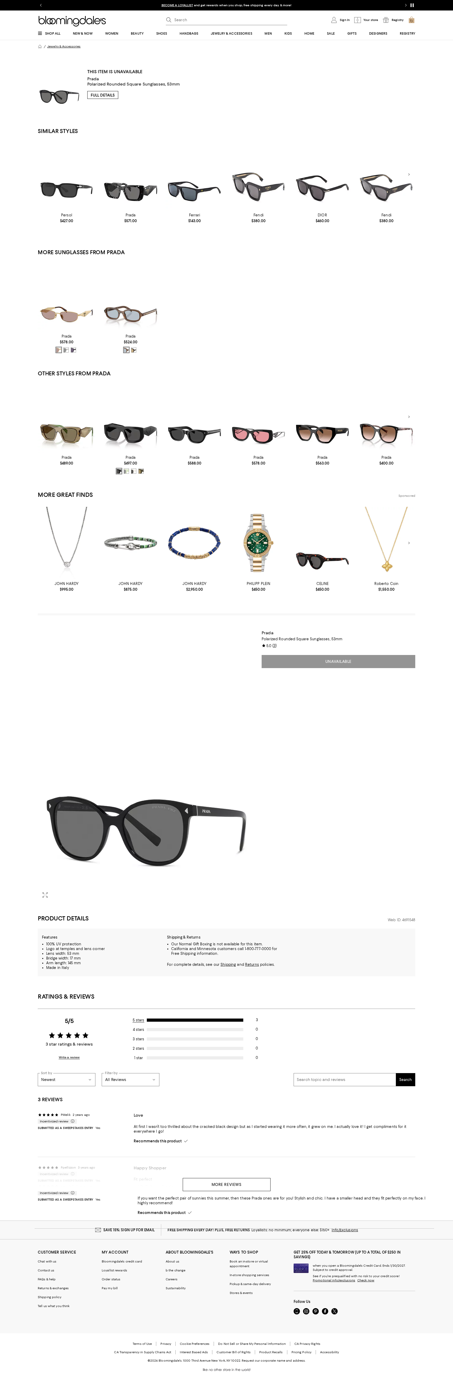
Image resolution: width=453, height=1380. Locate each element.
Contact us (46, 1270)
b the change (175, 1270)
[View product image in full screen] (45, 895)
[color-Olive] (141, 471)
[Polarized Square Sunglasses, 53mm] (66, 174)
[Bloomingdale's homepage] (40, 46)
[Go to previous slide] (41, 5)
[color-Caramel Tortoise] (126, 350)
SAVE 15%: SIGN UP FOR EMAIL (129, 1230)
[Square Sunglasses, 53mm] (66, 417)
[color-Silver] (66, 350)
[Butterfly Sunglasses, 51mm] (130, 174)
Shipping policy (49, 1297)
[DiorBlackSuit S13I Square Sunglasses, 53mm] (322, 174)
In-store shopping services (249, 1275)
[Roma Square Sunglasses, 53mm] (258, 174)
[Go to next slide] (406, 5)
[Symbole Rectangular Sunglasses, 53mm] (258, 417)
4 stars (138, 1029)
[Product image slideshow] (146, 766)
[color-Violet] (73, 350)
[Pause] (412, 5)
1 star (138, 1058)
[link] (66, 218)
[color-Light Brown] (133, 350)
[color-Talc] (133, 471)
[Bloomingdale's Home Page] (72, 21)
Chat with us (47, 1261)
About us (172, 1261)
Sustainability (176, 1288)
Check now (365, 1280)
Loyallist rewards (114, 1270)
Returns (252, 964)
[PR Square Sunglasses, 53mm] (130, 417)
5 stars (138, 1020)
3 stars (138, 1039)
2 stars (138, 1048)
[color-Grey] (126, 471)
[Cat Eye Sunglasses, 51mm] (194, 417)
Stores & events (241, 1293)
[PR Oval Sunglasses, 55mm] (66, 296)
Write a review (69, 1057)
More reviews (227, 1184)
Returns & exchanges (53, 1288)
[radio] (58, 350)
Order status (111, 1279)
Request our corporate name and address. (273, 1360)
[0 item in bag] (411, 20)
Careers (171, 1279)
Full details (103, 95)
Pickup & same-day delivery (250, 1284)
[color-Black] (119, 471)
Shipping (228, 964)
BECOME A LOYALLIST (177, 5)
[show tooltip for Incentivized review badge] (71, 1121)
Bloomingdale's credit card (122, 1261)
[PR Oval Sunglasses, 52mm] (130, 296)
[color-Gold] (58, 350)
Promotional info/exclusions (334, 1280)
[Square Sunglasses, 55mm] (386, 417)
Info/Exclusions (345, 1230)
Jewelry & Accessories (63, 46)
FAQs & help (47, 1279)
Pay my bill (110, 1288)
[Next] (409, 174)
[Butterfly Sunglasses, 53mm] (322, 417)
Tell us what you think (53, 1306)
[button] (146, 766)
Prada (93, 78)
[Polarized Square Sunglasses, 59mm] (194, 174)
